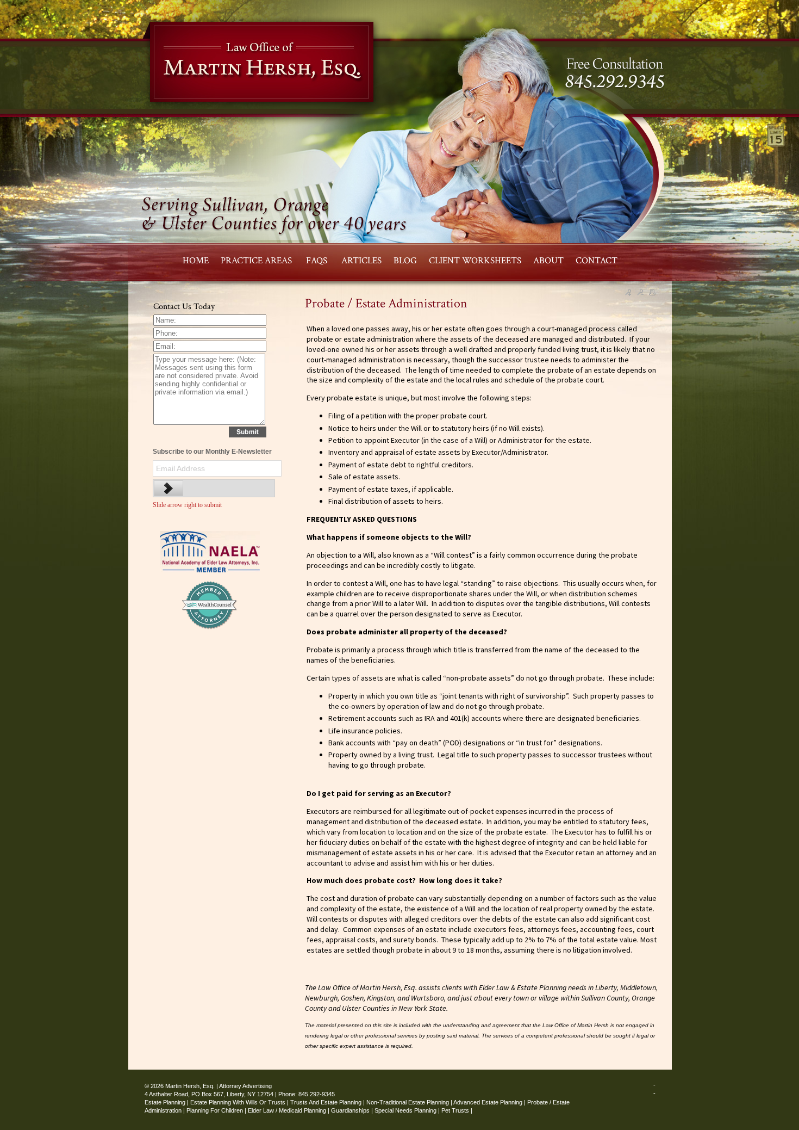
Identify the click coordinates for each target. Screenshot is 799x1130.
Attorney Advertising (245, 1086)
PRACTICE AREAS (257, 261)
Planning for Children (214, 1110)
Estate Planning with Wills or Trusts (237, 1102)
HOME (196, 261)
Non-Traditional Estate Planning (407, 1102)
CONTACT (596, 261)
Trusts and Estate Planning (325, 1102)
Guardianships (350, 1110)
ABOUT (548, 261)
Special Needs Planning (405, 1110)
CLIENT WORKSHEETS (475, 261)
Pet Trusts (455, 1110)
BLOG (405, 261)
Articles (361, 261)
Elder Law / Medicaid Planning (287, 1110)
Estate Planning (165, 1102)
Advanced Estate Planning (487, 1102)
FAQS (317, 261)
